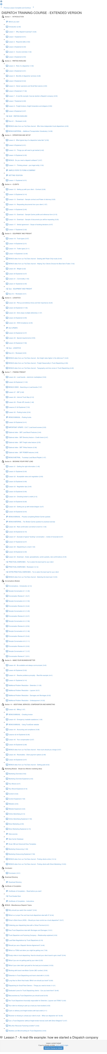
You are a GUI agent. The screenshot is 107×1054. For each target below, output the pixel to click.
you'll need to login (62, 1045)
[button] (1, 2)
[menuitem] (1, 5)
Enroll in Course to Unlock (53, 1048)
